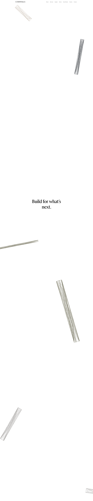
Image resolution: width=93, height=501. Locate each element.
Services (51, 1)
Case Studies (65, 1)
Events (60, 1)
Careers (70, 1)
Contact (75, 1)
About (47, 1)
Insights (56, 1)
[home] (20, 1)
